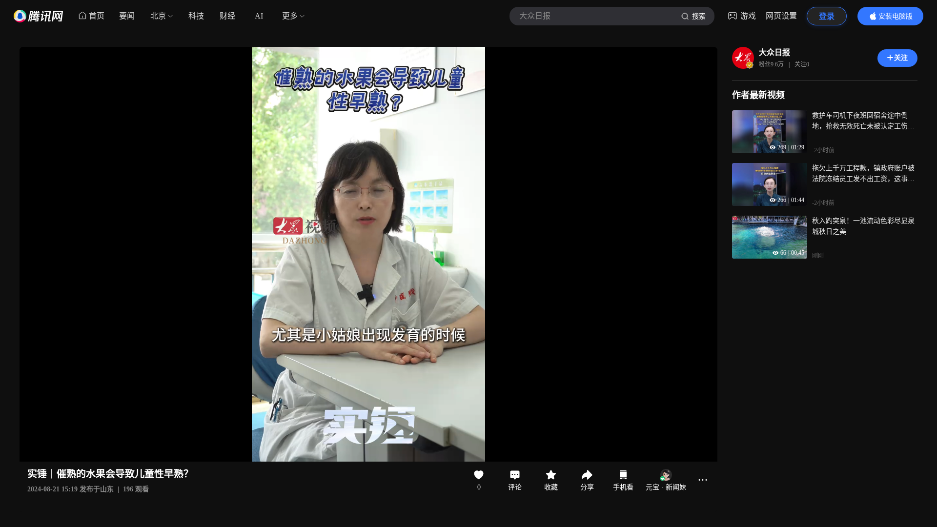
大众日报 (774, 52)
